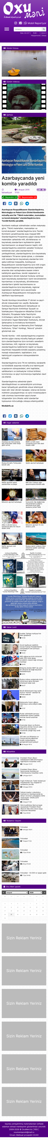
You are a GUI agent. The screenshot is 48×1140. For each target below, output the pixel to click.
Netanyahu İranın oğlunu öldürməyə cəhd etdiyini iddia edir (31, 704)
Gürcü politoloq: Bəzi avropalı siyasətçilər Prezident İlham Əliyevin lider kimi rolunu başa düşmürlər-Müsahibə (31, 807)
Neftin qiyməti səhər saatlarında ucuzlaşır (9, 483)
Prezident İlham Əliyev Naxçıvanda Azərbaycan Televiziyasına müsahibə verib (31, 771)
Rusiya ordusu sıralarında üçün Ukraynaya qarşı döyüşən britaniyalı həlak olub (31, 681)
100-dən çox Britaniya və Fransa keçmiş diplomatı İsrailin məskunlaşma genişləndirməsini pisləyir (29, 739)
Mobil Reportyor (36, 23)
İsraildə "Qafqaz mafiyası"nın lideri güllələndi (30, 634)
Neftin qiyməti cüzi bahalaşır (9, 547)
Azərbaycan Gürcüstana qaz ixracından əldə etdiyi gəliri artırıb (11, 443)
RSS (36, 1129)
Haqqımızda (35, 35)
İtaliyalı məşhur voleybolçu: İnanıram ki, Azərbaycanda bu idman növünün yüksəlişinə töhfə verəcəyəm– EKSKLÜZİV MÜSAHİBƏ (32, 795)
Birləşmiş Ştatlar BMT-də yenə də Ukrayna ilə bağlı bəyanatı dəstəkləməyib (31, 669)
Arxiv (43, 33)
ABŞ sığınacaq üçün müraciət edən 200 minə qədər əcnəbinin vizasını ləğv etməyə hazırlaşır (31, 659)
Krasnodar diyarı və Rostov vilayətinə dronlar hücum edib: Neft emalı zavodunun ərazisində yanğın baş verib (31, 727)
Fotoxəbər (24, 827)
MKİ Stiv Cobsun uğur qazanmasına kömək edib (35, 483)
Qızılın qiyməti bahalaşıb (35, 463)
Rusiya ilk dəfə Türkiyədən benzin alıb (11, 464)
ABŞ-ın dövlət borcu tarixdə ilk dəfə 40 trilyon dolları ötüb (11, 526)
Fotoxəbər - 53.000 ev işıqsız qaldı (33, 873)
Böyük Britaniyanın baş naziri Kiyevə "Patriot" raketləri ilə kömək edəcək (30, 692)
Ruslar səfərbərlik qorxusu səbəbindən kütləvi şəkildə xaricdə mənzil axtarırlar (29, 715)
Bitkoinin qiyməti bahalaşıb (12, 502)
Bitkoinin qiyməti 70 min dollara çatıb (35, 525)
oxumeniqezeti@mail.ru (24, 1132)
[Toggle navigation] (6, 28)
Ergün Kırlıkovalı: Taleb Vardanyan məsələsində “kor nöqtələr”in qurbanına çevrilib (33, 782)
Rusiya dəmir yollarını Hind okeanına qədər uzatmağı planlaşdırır (35, 547)
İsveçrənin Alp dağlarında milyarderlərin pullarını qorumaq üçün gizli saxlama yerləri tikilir (35, 504)
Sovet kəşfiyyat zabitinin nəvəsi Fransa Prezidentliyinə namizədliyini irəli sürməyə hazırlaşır (31, 647)
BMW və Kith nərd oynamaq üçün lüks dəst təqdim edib (35, 443)
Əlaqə (44, 35)
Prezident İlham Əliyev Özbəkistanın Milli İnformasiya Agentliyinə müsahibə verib (31, 759)
